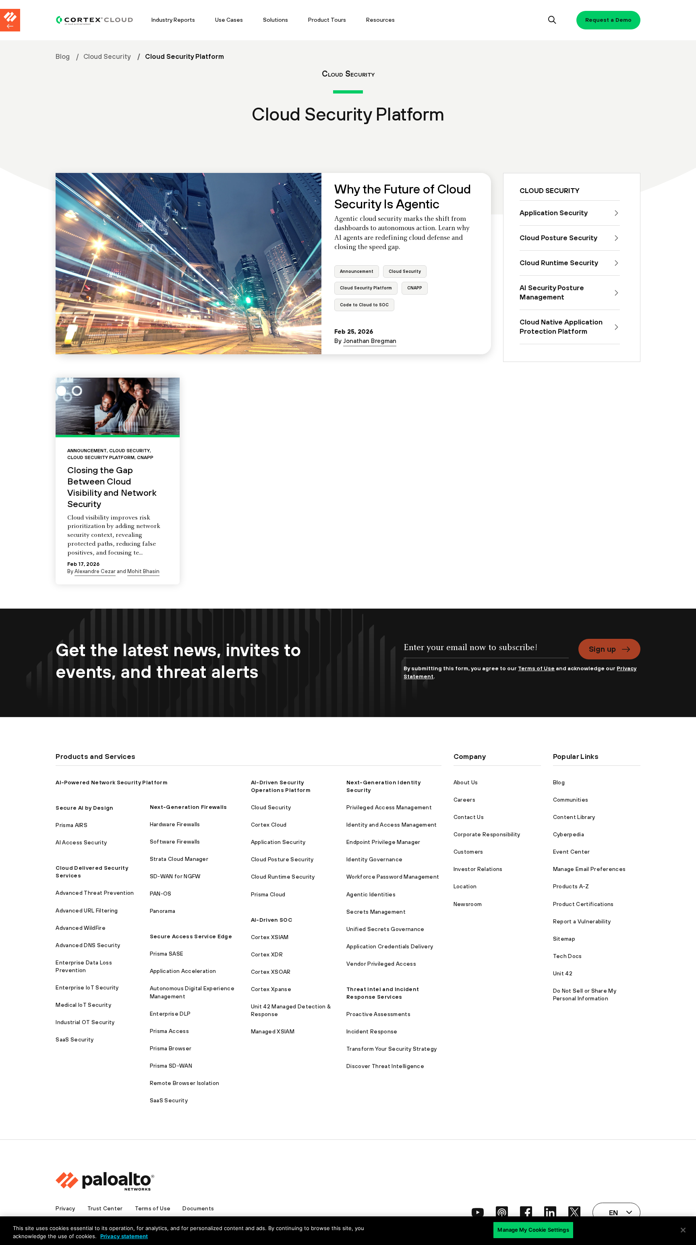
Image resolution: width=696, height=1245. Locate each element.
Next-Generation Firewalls (188, 807)
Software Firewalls (175, 841)
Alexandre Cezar (95, 571)
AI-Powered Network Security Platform (112, 782)
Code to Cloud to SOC (364, 304)
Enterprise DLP (170, 1013)
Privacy (65, 1208)
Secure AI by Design (84, 807)
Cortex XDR (267, 954)
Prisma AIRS (71, 825)
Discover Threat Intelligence (385, 1066)
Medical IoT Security (83, 1005)
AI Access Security (81, 842)
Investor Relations (478, 869)
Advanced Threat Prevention (95, 893)
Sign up (602, 648)
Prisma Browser (170, 1048)
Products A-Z (571, 886)
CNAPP (414, 287)
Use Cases (229, 20)
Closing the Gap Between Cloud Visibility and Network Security (112, 487)
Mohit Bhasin (143, 571)
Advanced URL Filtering (87, 910)
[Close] (683, 1230)
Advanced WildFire (80, 928)
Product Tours (327, 20)
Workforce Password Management (392, 876)
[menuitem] (98, 20)
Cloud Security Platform (366, 287)
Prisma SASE (167, 953)
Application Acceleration (183, 971)
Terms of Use (536, 668)
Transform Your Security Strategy (391, 1048)
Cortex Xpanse (271, 989)
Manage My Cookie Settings (533, 1229)
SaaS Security (74, 1039)
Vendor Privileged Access (381, 963)
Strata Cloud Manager (179, 859)
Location (465, 886)
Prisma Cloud (268, 894)
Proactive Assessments (378, 1014)
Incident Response (371, 1031)
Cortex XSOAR (271, 972)
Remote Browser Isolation (185, 1083)
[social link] (478, 1212)
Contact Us (469, 817)
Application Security (278, 842)
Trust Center (105, 1208)
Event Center (571, 851)
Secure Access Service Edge (191, 936)
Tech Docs (567, 956)
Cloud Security (107, 56)
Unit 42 (562, 973)
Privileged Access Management (389, 807)
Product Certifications (583, 904)
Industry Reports (173, 20)
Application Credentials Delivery (389, 946)
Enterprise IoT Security (87, 987)
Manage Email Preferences (589, 869)
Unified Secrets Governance (385, 929)
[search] (552, 20)
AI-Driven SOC (271, 920)
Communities (570, 799)
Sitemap (564, 938)
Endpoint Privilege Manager (383, 842)
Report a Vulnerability (582, 921)
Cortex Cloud (269, 824)
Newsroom (468, 904)
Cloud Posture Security (282, 859)
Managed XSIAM (272, 1031)
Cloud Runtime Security (283, 876)
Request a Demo (608, 20)
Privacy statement (124, 1236)
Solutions (275, 20)
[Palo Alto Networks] (94, 20)
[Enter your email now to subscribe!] (486, 652)
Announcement (356, 271)
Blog (63, 56)
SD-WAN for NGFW (175, 876)
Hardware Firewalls (175, 824)
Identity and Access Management (391, 824)
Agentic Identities (371, 894)
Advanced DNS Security (88, 945)
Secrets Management (376, 911)
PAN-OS (161, 893)
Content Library (574, 817)
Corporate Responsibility (487, 834)
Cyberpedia (568, 834)
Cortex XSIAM (270, 937)
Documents (198, 1208)
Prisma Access (169, 1031)
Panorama (163, 911)
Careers (464, 799)
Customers (468, 851)
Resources (380, 20)
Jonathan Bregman (369, 340)
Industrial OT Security (85, 1022)
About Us (466, 782)
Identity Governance (374, 859)
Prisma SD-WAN (171, 1065)
